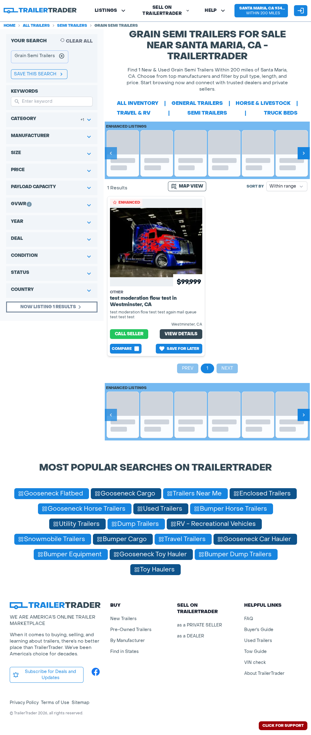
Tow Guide (255, 651)
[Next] (304, 153)
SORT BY (255, 186)
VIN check (255, 662)
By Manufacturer (127, 641)
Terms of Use (55, 703)
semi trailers (207, 113)
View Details (181, 334)
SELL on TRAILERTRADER (162, 10)
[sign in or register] (300, 10)
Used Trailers (258, 641)
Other (116, 292)
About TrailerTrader (264, 673)
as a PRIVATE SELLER (199, 625)
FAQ (248, 619)
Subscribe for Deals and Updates (50, 675)
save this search (35, 74)
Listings (106, 10)
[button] (261, 10)
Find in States (124, 651)
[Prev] (111, 153)
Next (227, 368)
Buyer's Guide (258, 630)
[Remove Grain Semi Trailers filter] (62, 57)
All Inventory (138, 103)
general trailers (197, 103)
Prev (187, 368)
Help (211, 10)
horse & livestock (263, 103)
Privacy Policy (24, 703)
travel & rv (133, 113)
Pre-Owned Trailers (131, 630)
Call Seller (129, 334)
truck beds (281, 113)
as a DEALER (190, 636)
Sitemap (80, 703)
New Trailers (123, 619)
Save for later (183, 348)
